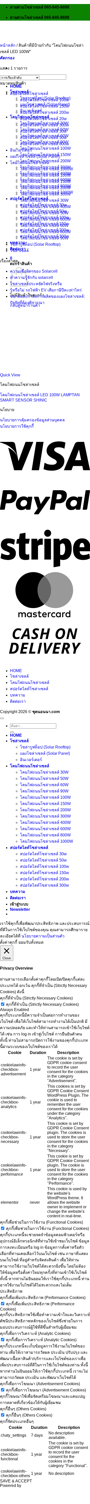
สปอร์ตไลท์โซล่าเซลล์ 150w (44, 106)
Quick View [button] (10, 375)
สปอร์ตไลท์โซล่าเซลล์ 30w (43, 131)
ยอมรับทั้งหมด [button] (31, 942)
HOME (16, 86)
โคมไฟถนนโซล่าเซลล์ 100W (45, 148)
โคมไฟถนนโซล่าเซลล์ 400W (45, 207)
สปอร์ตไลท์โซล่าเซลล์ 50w (43, 137)
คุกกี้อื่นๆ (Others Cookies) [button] (23, 1409)
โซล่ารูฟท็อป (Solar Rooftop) (35, 244)
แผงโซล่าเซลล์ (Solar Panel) (35, 156)
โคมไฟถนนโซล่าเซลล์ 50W (44, 213)
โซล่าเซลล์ (19, 250)
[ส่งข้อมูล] (12, 732)
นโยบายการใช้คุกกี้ (17, 426)
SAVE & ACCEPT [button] (16, 1481)
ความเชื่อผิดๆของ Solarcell (34, 271)
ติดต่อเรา (18, 701)
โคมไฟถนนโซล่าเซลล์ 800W (45, 232)
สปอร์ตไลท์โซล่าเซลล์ (29, 93)
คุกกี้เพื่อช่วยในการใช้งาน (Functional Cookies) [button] (41, 1222)
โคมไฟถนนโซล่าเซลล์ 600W (45, 219)
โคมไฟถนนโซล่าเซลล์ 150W (45, 181)
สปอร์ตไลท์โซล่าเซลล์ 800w (44, 144)
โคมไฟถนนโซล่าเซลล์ (29, 163)
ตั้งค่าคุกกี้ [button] (8, 942)
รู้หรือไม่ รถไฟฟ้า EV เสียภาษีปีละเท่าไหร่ (46, 290)
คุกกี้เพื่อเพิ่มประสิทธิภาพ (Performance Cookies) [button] (43, 1297)
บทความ (17, 695)
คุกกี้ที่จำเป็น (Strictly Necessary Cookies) (42, 1004)
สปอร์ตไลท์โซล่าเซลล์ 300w (44, 125)
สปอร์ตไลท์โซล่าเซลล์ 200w (44, 112)
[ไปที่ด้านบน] (2, 718)
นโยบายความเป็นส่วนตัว (43, 936)
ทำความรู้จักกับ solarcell (31, 277)
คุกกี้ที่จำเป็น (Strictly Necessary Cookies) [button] (36, 998)
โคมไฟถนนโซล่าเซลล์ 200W (45, 188)
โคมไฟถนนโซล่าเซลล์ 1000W (46, 169)
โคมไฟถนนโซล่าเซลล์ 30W (44, 200)
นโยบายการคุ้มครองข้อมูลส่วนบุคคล (32, 420)
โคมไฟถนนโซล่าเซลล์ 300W (45, 194)
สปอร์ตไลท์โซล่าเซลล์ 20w (43, 119)
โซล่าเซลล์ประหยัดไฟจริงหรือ (36, 284)
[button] (11, 258)
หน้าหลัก (8, 45)
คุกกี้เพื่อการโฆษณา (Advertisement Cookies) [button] (40, 1384)
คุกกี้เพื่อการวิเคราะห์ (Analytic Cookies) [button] (35, 1333)
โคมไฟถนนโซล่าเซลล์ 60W (44, 225)
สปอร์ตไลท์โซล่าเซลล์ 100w (44, 100)
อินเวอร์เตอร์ (21, 150)
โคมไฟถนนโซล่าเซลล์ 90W (44, 238)
